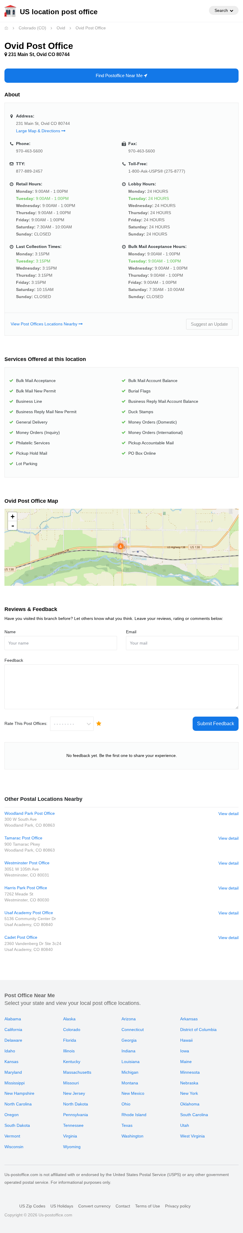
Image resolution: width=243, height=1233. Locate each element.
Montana (130, 1083)
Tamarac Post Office (23, 838)
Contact (123, 1206)
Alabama (12, 1018)
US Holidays (61, 1206)
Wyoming (72, 1146)
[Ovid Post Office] (120, 546)
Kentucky (71, 1061)
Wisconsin (13, 1146)
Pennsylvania (75, 1114)
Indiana (128, 1051)
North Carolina (18, 1104)
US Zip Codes (32, 1206)
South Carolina (194, 1114)
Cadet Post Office (20, 937)
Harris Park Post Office (25, 887)
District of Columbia (198, 1029)
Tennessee (73, 1125)
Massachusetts (77, 1072)
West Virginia (192, 1136)
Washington (132, 1136)
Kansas (11, 1061)
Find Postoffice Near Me (120, 75)
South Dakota (17, 1125)
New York (189, 1093)
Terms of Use (147, 1206)
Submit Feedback (215, 723)
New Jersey (74, 1093)
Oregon (11, 1114)
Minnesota (190, 1072)
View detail (228, 813)
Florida (69, 1040)
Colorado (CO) (32, 28)
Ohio (126, 1104)
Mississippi (14, 1083)
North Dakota (75, 1104)
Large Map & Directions (38, 130)
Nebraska (189, 1083)
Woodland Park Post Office (29, 813)
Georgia (129, 1040)
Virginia (70, 1136)
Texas (127, 1125)
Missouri (71, 1083)
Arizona (129, 1018)
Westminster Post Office (26, 862)
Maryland (13, 1072)
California (13, 1029)
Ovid (61, 28)
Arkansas (189, 1018)
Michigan (130, 1072)
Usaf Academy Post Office (28, 912)
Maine (186, 1061)
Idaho (9, 1051)
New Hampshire (19, 1093)
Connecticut (133, 1029)
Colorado (71, 1029)
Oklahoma (189, 1104)
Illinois (69, 1051)
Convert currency (94, 1206)
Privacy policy (178, 1206)
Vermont (12, 1136)
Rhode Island (134, 1114)
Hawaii (186, 1040)
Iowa (184, 1051)
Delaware (13, 1040)
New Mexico (133, 1093)
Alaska (69, 1018)
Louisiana (131, 1061)
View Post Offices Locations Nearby (45, 324)
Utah (184, 1125)
